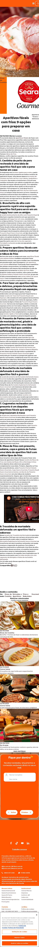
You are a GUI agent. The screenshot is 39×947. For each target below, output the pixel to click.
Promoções (5, 902)
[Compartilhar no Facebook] (12, 565)
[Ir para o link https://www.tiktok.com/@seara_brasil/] (17, 843)
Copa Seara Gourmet (20, 470)
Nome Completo (15, 775)
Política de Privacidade (16, 928)
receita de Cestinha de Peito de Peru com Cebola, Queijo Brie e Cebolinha (18, 178)
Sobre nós (24, 897)
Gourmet (35, 594)
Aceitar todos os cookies (19, 943)
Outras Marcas (26, 891)
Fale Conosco (6, 909)
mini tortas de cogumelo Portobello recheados (15, 242)
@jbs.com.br (6, 866)
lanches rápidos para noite (22, 172)
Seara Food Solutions (9, 893)
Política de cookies (27, 909)
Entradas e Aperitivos (17, 595)
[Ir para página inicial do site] (19, 837)
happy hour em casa (17, 219)
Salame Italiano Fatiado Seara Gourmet (15, 274)
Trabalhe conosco (19, 849)
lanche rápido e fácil (11, 314)
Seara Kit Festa (7, 895)
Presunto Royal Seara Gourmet (11, 233)
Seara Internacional (8, 891)
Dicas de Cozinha (8, 595)
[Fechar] (36, 915)
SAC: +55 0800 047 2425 (10, 911)
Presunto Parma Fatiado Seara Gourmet (14, 353)
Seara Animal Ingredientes (10, 899)
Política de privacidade (29, 911)
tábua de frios (11, 154)
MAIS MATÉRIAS (20, 751)
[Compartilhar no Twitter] (14, 565)
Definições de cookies (19, 932)
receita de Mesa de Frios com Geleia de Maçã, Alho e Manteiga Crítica (19, 461)
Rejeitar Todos (19, 937)
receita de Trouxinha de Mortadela (17, 535)
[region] (19, 929)
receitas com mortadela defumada (16, 396)
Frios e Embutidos (27, 595)
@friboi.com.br (17, 866)
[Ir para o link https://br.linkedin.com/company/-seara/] (28, 843)
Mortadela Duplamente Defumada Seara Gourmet (18, 541)
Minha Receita (6, 897)
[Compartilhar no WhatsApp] (16, 565)
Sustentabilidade (27, 899)
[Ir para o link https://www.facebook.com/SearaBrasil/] (11, 843)
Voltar (13, 812)
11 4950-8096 (25, 873)
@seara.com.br (17, 868)
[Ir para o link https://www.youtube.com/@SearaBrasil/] (22, 843)
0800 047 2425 (9, 873)
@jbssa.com (6, 868)
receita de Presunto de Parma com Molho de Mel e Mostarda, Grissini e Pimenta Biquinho (19, 348)
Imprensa (24, 893)
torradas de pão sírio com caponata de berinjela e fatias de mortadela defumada (18, 557)
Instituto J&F (25, 895)
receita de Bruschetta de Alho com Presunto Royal (19, 215)
